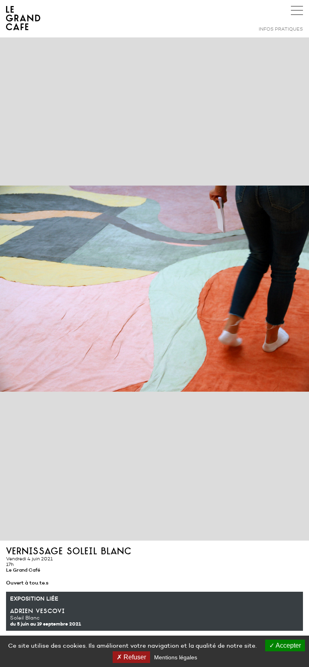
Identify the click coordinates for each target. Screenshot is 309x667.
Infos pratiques (281, 29)
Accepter (287, 645)
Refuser (134, 657)
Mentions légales (175, 657)
